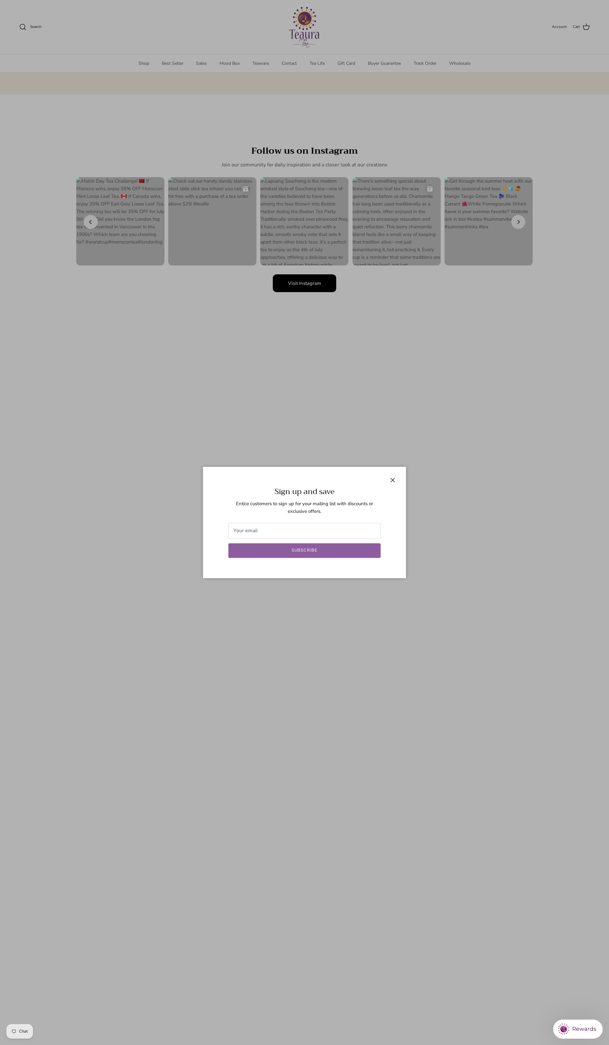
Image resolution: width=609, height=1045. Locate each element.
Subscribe (304, 550)
